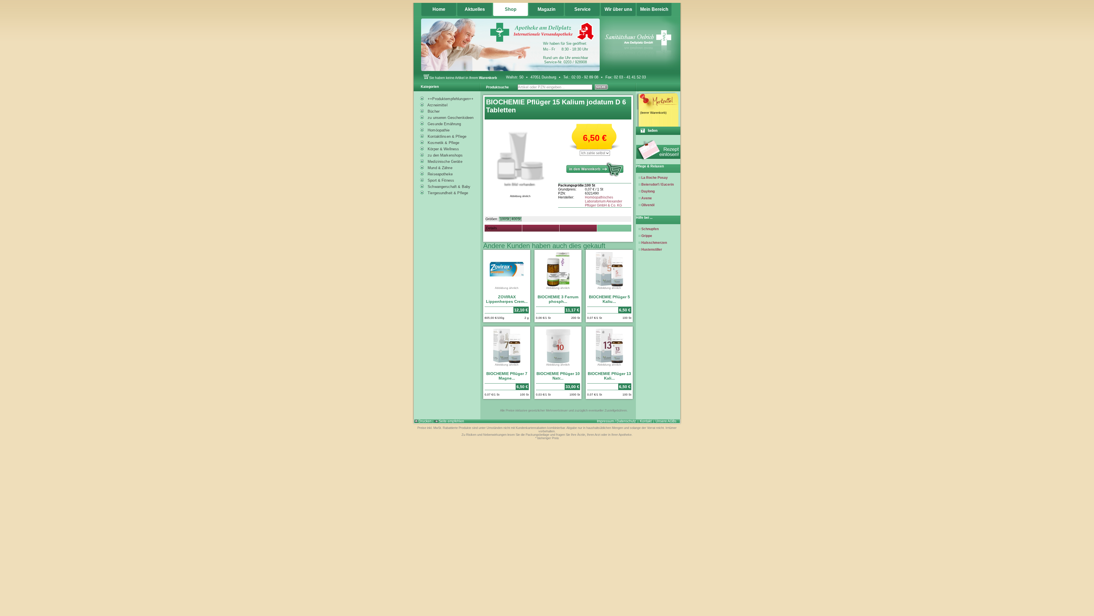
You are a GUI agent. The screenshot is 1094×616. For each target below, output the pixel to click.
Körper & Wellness (442, 149)
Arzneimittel (437, 105)
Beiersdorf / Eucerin (657, 185)
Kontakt (646, 421)
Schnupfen (650, 229)
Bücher (433, 111)
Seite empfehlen (451, 421)
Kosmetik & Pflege (442, 143)
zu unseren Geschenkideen (449, 118)
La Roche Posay (654, 178)
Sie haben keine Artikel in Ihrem (463, 78)
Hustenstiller (651, 250)
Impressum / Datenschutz (616, 421)
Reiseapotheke (439, 174)
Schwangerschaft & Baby (448, 187)
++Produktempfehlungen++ (449, 99)
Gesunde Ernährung (443, 124)
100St (504, 219)
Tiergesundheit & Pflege (447, 193)
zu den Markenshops (444, 155)
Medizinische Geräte (444, 161)
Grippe (646, 236)
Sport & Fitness (440, 180)
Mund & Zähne (439, 168)
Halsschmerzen (654, 243)
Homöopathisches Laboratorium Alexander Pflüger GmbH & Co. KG (603, 201)
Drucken (425, 421)
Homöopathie (438, 130)
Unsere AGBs (666, 421)
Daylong (648, 191)
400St (516, 219)
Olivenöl (647, 205)
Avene (646, 198)
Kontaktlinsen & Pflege (446, 136)
